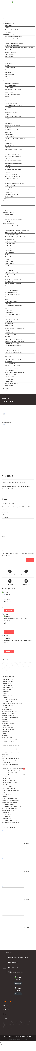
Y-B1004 (7, 623)
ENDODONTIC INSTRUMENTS (13, 150)
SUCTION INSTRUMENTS (12, 194)
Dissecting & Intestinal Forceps (13, 30)
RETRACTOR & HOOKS (11, 129)
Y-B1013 (7, 601)
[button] (18, 204)
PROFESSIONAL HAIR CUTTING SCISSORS (17, 41)
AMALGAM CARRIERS (11, 103)
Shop (4, 1014)
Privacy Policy (29, 1036)
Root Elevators (9, 87)
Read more (9, 610)
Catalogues (6, 198)
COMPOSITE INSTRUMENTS (13, 90)
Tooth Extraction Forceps (12, 85)
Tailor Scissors (9, 72)
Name (4, 536)
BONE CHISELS (9, 121)
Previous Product (9, 412)
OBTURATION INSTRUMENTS (13, 105)
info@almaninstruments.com (15, 972)
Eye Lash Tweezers (10, 54)
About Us (5, 21)
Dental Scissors (9, 143)
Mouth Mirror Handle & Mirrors (13, 94)
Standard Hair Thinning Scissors (13, 38)
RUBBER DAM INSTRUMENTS (13, 125)
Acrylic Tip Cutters (10, 61)
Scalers (7, 96)
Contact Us (6, 200)
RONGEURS (8, 172)
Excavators (8, 107)
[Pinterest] (19, 664)
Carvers (7, 118)
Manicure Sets (9, 78)
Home (4, 19)
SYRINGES (8, 127)
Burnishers (8, 114)
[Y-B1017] (8, 427)
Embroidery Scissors (10, 52)
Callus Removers (9, 63)
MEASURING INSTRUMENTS (13, 156)
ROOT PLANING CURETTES (12, 174)
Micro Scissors (9, 189)
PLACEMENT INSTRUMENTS (13, 161)
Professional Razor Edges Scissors (14, 43)
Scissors (7, 27)
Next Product (7, 422)
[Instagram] (14, 664)
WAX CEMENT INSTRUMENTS (13, 116)
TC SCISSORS (9, 196)
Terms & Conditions (20, 1036)
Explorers (7, 110)
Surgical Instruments (8, 23)
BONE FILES (8, 132)
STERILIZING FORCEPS (11, 178)
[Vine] (30, 664)
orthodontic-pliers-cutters (12, 83)
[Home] (2, 401)
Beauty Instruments (8, 34)
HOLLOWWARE (9, 187)
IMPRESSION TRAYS (10, 185)
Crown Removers (9, 123)
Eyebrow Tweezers (10, 50)
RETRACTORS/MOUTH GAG (13, 170)
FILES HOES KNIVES (10, 145)
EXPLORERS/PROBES (11, 112)
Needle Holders (9, 25)
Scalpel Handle (9, 92)
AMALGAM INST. (9, 134)
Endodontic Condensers (11, 101)
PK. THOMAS (8, 158)
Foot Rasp (7, 76)
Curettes (7, 141)
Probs (6, 98)
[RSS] (9, 670)
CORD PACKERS (9, 136)
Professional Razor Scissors (12, 45)
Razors (7, 70)
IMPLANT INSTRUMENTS (12, 154)
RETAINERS (8, 167)
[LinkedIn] (19, 1023)
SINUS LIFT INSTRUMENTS (12, 176)
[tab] (19, 492)
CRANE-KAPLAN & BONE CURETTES (15, 138)
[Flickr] (25, 664)
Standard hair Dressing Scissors (13, 36)
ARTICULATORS (9, 181)
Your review (5, 517)
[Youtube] (4, 670)
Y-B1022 (7, 643)
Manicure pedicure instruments (13, 58)
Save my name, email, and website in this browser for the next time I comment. (18, 554)
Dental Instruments (8, 81)
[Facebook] (9, 664)
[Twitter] (4, 664)
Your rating (5, 512)
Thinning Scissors (9, 74)
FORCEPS (7, 147)
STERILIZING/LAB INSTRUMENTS (14, 183)
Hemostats (8, 32)
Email (3, 544)
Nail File (7, 65)
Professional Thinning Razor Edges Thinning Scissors (19, 47)
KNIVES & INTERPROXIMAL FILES (14, 152)
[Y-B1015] (8, 417)
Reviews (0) (7, 491)
